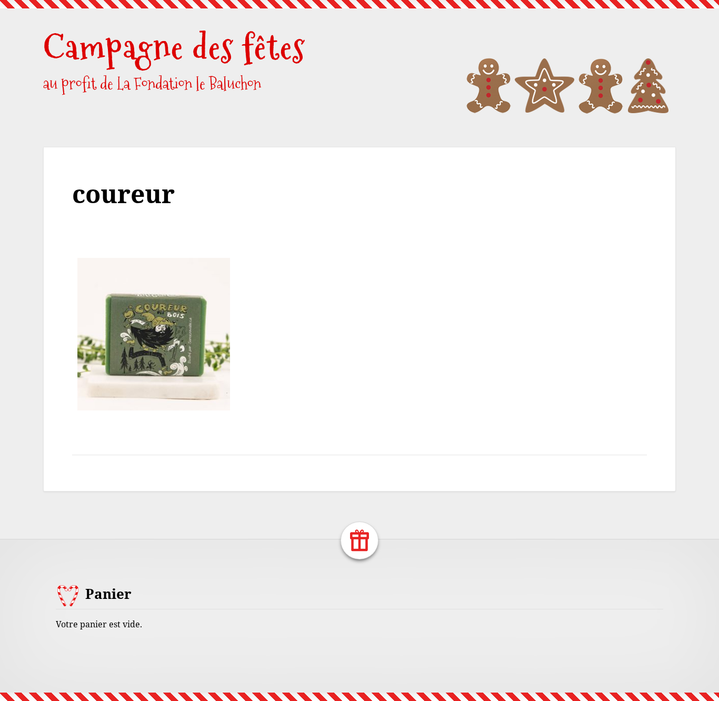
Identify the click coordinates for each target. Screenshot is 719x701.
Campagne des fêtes (174, 47)
